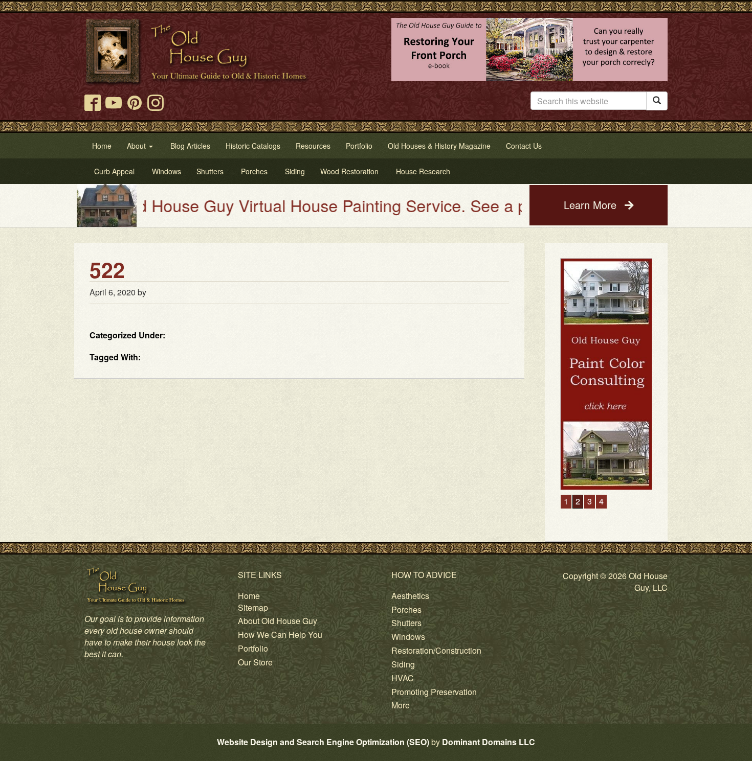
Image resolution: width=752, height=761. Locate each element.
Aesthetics (410, 596)
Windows (408, 636)
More (400, 705)
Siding (403, 664)
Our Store (255, 662)
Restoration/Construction (436, 650)
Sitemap (253, 607)
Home (249, 596)
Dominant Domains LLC (488, 742)
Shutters (406, 623)
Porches (406, 609)
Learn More (592, 204)
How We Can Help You (280, 634)
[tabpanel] (606, 374)
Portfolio (253, 648)
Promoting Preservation (434, 692)
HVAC (402, 678)
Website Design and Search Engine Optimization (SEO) (323, 742)
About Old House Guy (277, 621)
